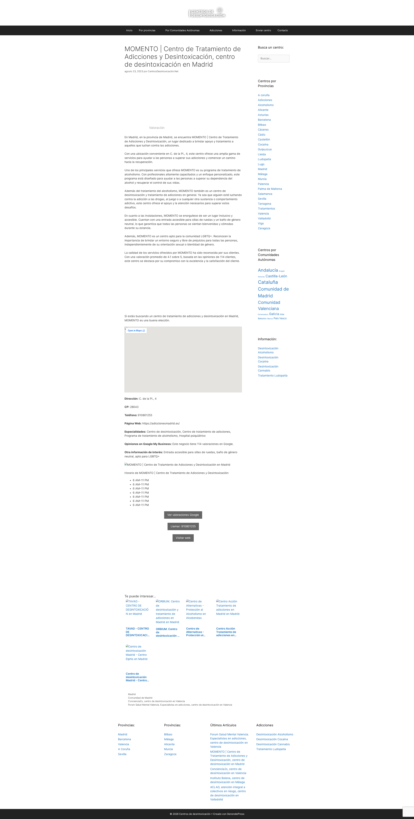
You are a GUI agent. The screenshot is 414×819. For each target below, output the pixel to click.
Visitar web (183, 537)
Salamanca (265, 193)
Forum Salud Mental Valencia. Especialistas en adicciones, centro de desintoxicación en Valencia (180, 704)
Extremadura (263, 314)
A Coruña (124, 749)
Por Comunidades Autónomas (182, 30)
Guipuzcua (265, 149)
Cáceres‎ (263, 129)
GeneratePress (235, 813)
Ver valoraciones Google (183, 514)
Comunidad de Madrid (140, 697)
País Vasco (280, 318)
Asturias (263, 114)
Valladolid (264, 218)
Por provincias (147, 30)
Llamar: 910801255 (183, 526)
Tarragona (264, 203)
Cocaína (263, 144)
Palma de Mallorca (270, 188)
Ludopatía (264, 159)
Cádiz (261, 134)
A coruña (264, 95)
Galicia (274, 314)
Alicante (263, 109)
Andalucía (268, 270)
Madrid (132, 694)
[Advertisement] (183, 101)
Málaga (262, 174)
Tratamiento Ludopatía (273, 375)
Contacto (283, 30)
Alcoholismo (266, 105)
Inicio (129, 30)
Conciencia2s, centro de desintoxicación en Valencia (156, 701)
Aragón (282, 271)
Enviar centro (263, 30)
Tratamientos (266, 208)
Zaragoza (264, 228)
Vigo (261, 223)
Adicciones (265, 100)
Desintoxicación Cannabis (273, 744)
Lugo (261, 164)
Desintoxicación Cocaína (272, 739)
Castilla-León (276, 276)
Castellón (264, 139)
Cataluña (268, 282)
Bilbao (262, 124)
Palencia (263, 184)
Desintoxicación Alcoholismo (274, 734)
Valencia (263, 213)
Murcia (262, 179)
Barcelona (264, 119)
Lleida (262, 154)
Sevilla (262, 198)
